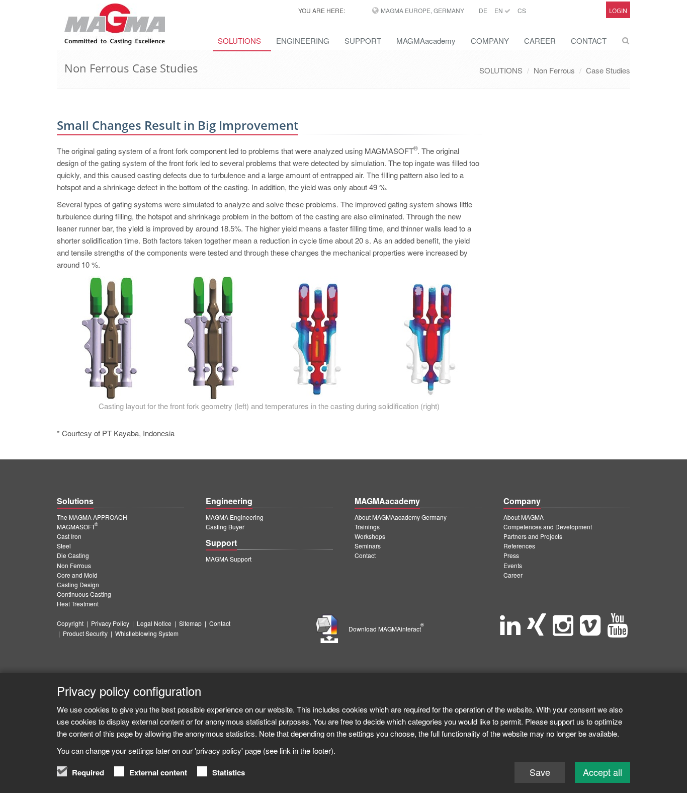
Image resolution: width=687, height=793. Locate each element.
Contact (365, 555)
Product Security (85, 633)
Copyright (70, 623)
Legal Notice (154, 623)
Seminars (368, 545)
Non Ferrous (554, 70)
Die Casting (73, 555)
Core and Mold (77, 575)
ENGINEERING (302, 40)
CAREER (540, 40)
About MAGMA (523, 517)
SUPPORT (363, 40)
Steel (64, 545)
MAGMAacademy (426, 40)
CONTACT (589, 40)
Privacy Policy (110, 623)
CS (522, 10)
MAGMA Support (228, 558)
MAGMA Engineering (235, 517)
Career (513, 575)
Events (512, 565)
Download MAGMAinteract (386, 628)
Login (618, 11)
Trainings (367, 526)
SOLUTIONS (239, 40)
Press (511, 555)
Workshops (370, 536)
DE (483, 10)
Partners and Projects (532, 536)
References (519, 545)
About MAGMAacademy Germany (401, 517)
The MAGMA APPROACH (92, 517)
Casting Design (78, 584)
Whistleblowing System (147, 633)
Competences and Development (547, 526)
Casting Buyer (225, 526)
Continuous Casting (84, 594)
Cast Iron (69, 536)
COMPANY (490, 40)
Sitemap (190, 623)
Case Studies (608, 70)
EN (499, 10)
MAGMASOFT (77, 526)
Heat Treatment (78, 603)
